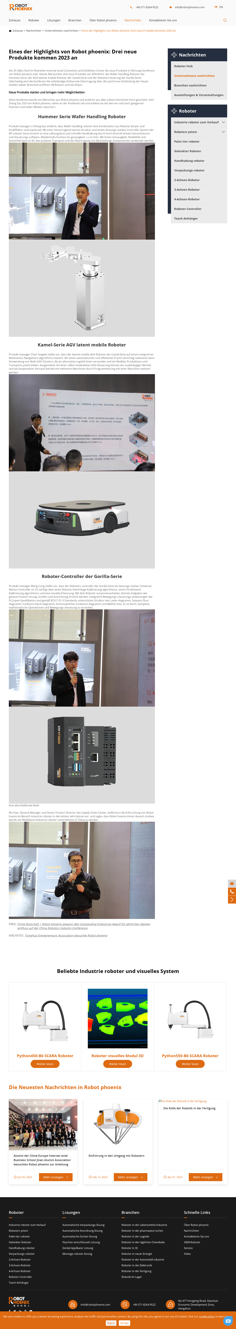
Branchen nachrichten (190, 85)
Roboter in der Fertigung (136, 1271)
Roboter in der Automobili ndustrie (143, 1259)
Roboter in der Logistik (135, 1236)
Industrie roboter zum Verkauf (196, 122)
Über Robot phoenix (103, 20)
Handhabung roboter (189, 161)
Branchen (74, 20)
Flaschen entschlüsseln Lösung (81, 1242)
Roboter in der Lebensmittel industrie (144, 1225)
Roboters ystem (185, 132)
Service (188, 1248)
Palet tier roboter (187, 141)
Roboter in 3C (130, 1248)
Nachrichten (133, 20)
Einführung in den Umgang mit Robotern (116, 1156)
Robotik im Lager (132, 1277)
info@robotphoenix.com (187, 7)
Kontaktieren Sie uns (163, 20)
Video (187, 1254)
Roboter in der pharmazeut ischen (142, 1230)
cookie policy (207, 1316)
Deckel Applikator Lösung (77, 1248)
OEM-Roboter (192, 1242)
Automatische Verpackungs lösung (83, 1225)
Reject (111, 1323)
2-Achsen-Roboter (187, 180)
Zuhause (14, 20)
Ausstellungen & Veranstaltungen (198, 95)
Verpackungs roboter (189, 170)
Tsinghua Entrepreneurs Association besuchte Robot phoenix (66, 935)
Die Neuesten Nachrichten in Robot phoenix (65, 1087)
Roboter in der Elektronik (137, 1265)
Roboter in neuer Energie (137, 1254)
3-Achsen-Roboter (187, 189)
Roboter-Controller (187, 209)
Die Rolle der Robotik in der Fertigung (189, 1108)
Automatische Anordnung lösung (82, 1230)
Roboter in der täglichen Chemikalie (143, 1242)
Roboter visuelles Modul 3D (118, 1055)
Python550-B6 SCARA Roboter (190, 1055)
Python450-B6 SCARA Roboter (45, 1055)
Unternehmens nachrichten (61, 30)
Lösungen (53, 20)
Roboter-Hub (183, 66)
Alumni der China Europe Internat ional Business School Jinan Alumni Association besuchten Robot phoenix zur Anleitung (42, 1160)
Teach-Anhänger (186, 218)
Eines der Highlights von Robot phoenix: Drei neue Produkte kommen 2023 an (129, 30)
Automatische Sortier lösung (79, 1236)
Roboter (33, 20)
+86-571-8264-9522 (144, 7)
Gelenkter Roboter (187, 151)
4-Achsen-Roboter (187, 199)
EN (221, 7)
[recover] (228, 1320)
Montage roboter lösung (77, 1254)
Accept (124, 1323)
